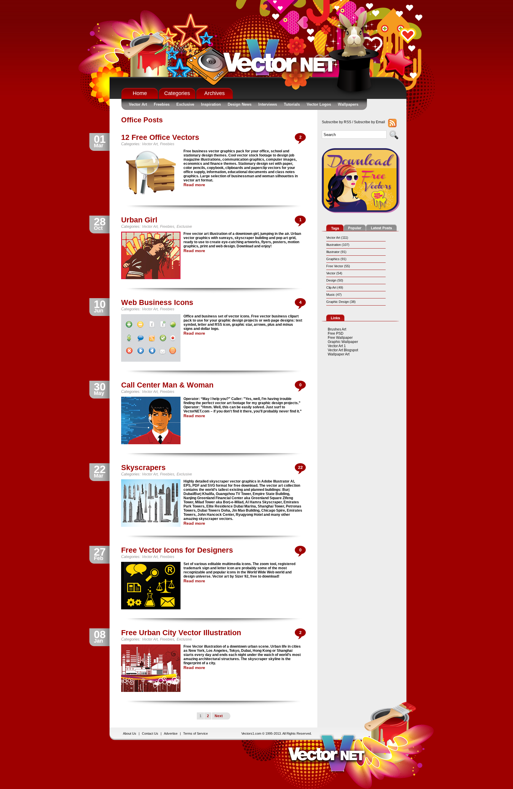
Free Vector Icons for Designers (177, 550)
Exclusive (185, 104)
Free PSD (335, 333)
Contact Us (150, 733)
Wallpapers (348, 104)
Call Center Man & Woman (167, 385)
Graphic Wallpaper (343, 342)
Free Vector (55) (338, 266)
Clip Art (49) (334, 287)
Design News (239, 104)
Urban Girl (139, 220)
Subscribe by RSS (336, 122)
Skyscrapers (143, 467)
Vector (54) (334, 273)
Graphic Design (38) (341, 301)
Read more (194, 184)
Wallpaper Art (338, 354)
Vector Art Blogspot (343, 350)
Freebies (162, 104)
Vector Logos (319, 104)
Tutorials (292, 104)
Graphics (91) (336, 259)
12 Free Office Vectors (160, 137)
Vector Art (138, 104)
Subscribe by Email (369, 122)
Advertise (171, 733)
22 (300, 467)
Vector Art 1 (337, 346)
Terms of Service (195, 733)
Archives (214, 93)
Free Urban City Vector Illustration (181, 632)
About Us (129, 733)
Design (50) (334, 280)
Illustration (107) (337, 244)
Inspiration (211, 104)
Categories (177, 93)
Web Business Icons (157, 302)
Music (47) (334, 294)
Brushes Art (337, 329)
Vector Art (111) (337, 237)
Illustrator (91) (336, 252)
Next (219, 716)
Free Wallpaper (340, 338)
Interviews (267, 104)
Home (140, 93)
